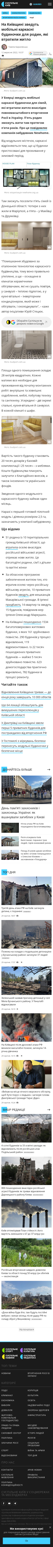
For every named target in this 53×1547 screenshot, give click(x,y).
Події (32, 18)
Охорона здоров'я (38, 1410)
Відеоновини (9, 1455)
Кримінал (7, 1395)
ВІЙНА (5, 13)
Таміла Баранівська (18, 46)
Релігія (31, 1437)
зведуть (23, 595)
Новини (6, 1373)
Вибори (5, 1405)
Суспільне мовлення (7, 1476)
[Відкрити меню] (50, 4)
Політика (6, 1437)
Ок (26, 1541)
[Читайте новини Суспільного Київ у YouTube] (9, 1503)
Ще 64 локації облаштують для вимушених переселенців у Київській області (22, 710)
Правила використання (36, 1476)
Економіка (7, 1400)
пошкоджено (32, 622)
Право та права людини (10, 1426)
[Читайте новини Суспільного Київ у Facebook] (3, 1503)
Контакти (7, 1469)
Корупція (33, 1390)
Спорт (4, 1450)
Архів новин (35, 1469)
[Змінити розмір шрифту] (50, 54)
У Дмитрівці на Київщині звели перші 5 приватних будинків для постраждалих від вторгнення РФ (24, 728)
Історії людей (36, 1433)
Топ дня (32, 1455)
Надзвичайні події (39, 1405)
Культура (33, 1395)
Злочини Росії (9, 1442)
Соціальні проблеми (34, 1444)
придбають (13, 605)
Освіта (31, 1400)
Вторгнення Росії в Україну (14, 18)
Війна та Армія (36, 1450)
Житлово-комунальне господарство (9, 1418)
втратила (12, 547)
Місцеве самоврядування (38, 1426)
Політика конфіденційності (12, 1483)
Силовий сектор (11, 1433)
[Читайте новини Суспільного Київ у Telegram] (15, 1503)
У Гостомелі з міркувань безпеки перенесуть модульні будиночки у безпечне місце (24, 746)
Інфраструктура (37, 1415)
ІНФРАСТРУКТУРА (18, 13)
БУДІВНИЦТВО (35, 13)
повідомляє (38, 128)
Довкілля (6, 1410)
